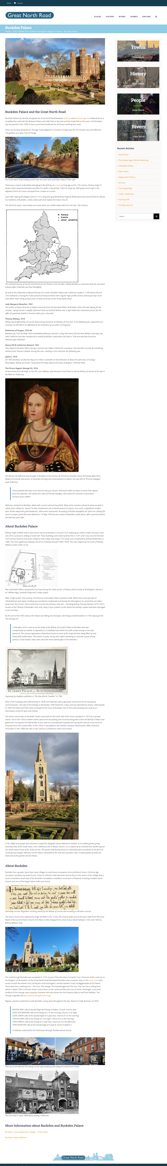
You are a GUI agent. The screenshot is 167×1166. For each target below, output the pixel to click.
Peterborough (80, 118)
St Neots (67, 118)
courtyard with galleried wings (38, 995)
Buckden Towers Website (15, 1137)
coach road (93, 980)
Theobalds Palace (126, 166)
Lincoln (58, 185)
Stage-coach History (127, 177)
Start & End (123, 154)
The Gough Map (125, 188)
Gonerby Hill (124, 199)
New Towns (123, 171)
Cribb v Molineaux (126, 194)
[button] (156, 16)
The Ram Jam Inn (126, 205)
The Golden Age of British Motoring (133, 160)
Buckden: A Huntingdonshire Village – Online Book (26, 1132)
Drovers (122, 182)
